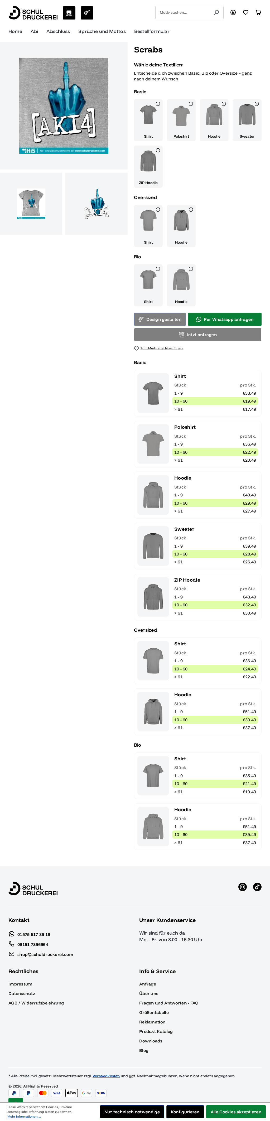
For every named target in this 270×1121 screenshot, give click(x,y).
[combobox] (182, 12)
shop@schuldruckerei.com (45, 954)
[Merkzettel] (246, 12)
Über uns (148, 993)
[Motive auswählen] (69, 13)
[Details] (158, 105)
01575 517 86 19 (33, 934)
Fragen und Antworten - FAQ (169, 1003)
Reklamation (152, 1022)
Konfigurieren (185, 1111)
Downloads (150, 1040)
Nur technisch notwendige (132, 1111)
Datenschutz (21, 993)
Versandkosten (106, 1076)
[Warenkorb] (258, 12)
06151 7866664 (32, 944)
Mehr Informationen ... (24, 1116)
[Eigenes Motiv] (87, 13)
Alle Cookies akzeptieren (236, 1111)
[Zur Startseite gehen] (32, 13)
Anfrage (147, 984)
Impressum (20, 984)
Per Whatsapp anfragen (228, 319)
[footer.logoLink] (32, 888)
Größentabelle (154, 1012)
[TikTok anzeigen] (257, 888)
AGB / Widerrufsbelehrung (36, 1003)
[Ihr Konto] (233, 12)
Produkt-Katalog (156, 1031)
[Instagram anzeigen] (242, 888)
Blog (143, 1050)
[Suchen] (216, 12)
